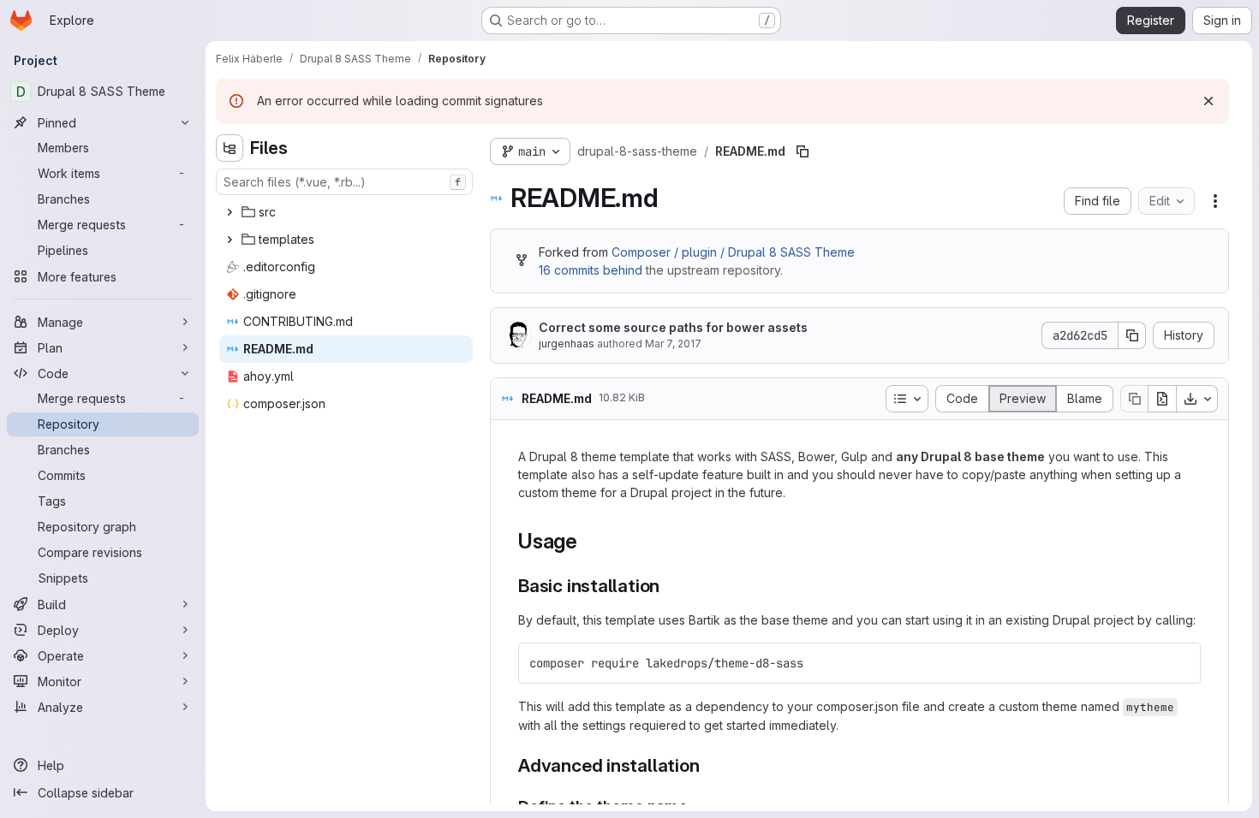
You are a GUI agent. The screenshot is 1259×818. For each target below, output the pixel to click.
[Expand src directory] (229, 212)
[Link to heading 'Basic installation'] (669, 585)
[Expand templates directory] (229, 239)
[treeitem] (346, 212)
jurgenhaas (566, 343)
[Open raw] (1162, 398)
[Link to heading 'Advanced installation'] (709, 765)
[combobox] (344, 182)
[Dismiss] (1208, 101)
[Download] (1197, 398)
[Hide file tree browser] (229, 148)
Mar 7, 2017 (673, 343)
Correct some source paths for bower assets (673, 327)
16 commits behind (590, 270)
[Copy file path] (802, 151)
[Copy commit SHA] (1132, 335)
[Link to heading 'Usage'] (588, 541)
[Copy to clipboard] (1180, 663)
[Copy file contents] (1134, 398)
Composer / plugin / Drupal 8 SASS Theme (733, 252)
